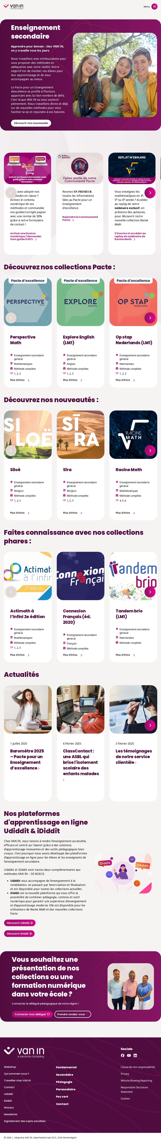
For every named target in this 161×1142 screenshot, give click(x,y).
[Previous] (11, 192)
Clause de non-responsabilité (138, 1067)
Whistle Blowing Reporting (136, 1080)
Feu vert (62, 1097)
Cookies (125, 1098)
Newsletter (10, 1114)
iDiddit (8, 1101)
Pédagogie (64, 1082)
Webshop (10, 1067)
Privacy (125, 1074)
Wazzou (9, 1107)
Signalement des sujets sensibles (25, 1121)
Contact (9, 1087)
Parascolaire (65, 1089)
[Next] (149, 192)
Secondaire (64, 1075)
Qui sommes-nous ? (16, 1074)
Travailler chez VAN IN (17, 1080)
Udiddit (8, 1094)
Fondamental (66, 1067)
